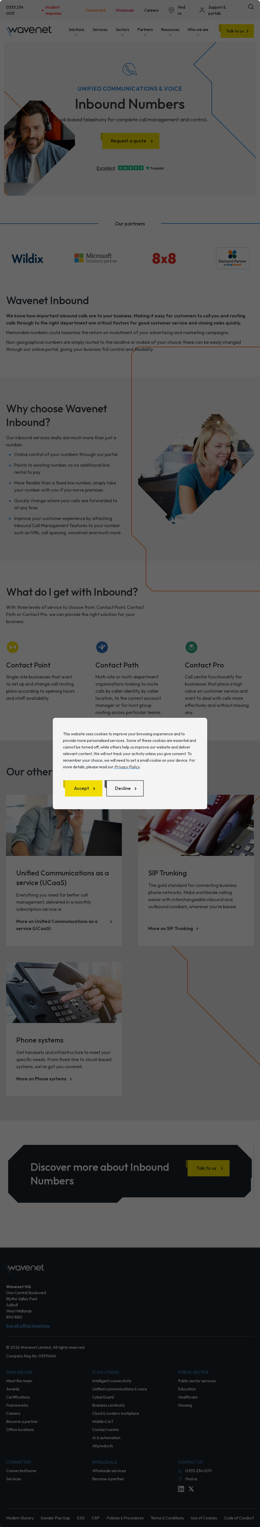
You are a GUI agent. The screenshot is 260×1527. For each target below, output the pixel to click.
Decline (123, 788)
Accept (81, 788)
